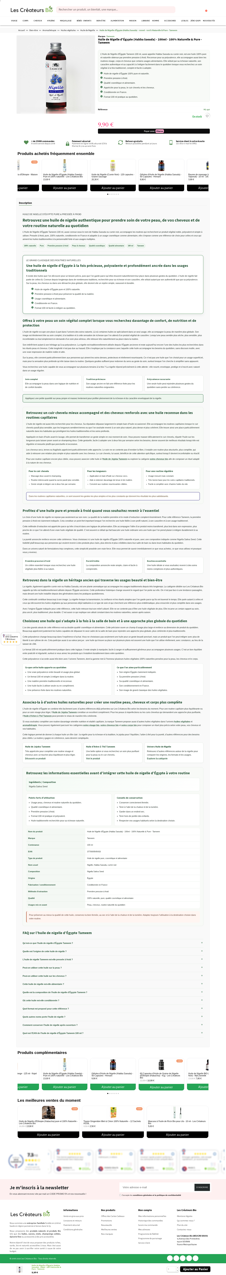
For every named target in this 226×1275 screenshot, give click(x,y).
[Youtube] (195, 1258)
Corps (25, 21)
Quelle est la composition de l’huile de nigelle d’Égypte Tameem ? (55, 992)
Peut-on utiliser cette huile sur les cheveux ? (44, 976)
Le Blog (184, 21)
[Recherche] (171, 10)
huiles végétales (182, 721)
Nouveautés (209, 21)
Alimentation (117, 21)
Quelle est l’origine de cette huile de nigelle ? (45, 951)
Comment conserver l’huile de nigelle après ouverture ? (50, 1025)
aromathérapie (30, 725)
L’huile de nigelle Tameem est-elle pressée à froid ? (48, 959)
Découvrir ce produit (35, 758)
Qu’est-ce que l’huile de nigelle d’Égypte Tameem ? (48, 943)
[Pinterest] (183, 1258)
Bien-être (101, 21)
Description (25, 202)
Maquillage (66, 21)
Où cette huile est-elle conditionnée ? (41, 1000)
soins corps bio (129, 725)
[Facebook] (170, 1258)
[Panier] (205, 9)
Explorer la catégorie (157, 758)
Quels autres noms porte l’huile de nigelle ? (44, 1017)
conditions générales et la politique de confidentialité (157, 1195)
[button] (20, 174)
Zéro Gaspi (196, 21)
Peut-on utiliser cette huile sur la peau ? (42, 968)
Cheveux (38, 21)
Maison (132, 21)
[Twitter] (176, 1258)
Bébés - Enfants (84, 21)
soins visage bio (91, 725)
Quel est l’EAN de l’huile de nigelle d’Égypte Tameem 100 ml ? (53, 1033)
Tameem (110, 36)
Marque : (102, 36)
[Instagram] (189, 1258)
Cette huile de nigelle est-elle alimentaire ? (43, 984)
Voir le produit (93, 758)
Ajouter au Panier (195, 1269)
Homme (155, 21)
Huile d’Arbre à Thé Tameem (38, 716)
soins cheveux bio (159, 459)
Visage (14, 21)
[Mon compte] (195, 10)
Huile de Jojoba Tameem (115, 459)
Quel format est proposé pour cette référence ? (46, 1009)
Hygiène (51, 21)
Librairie (146, 21)
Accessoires (170, 21)
